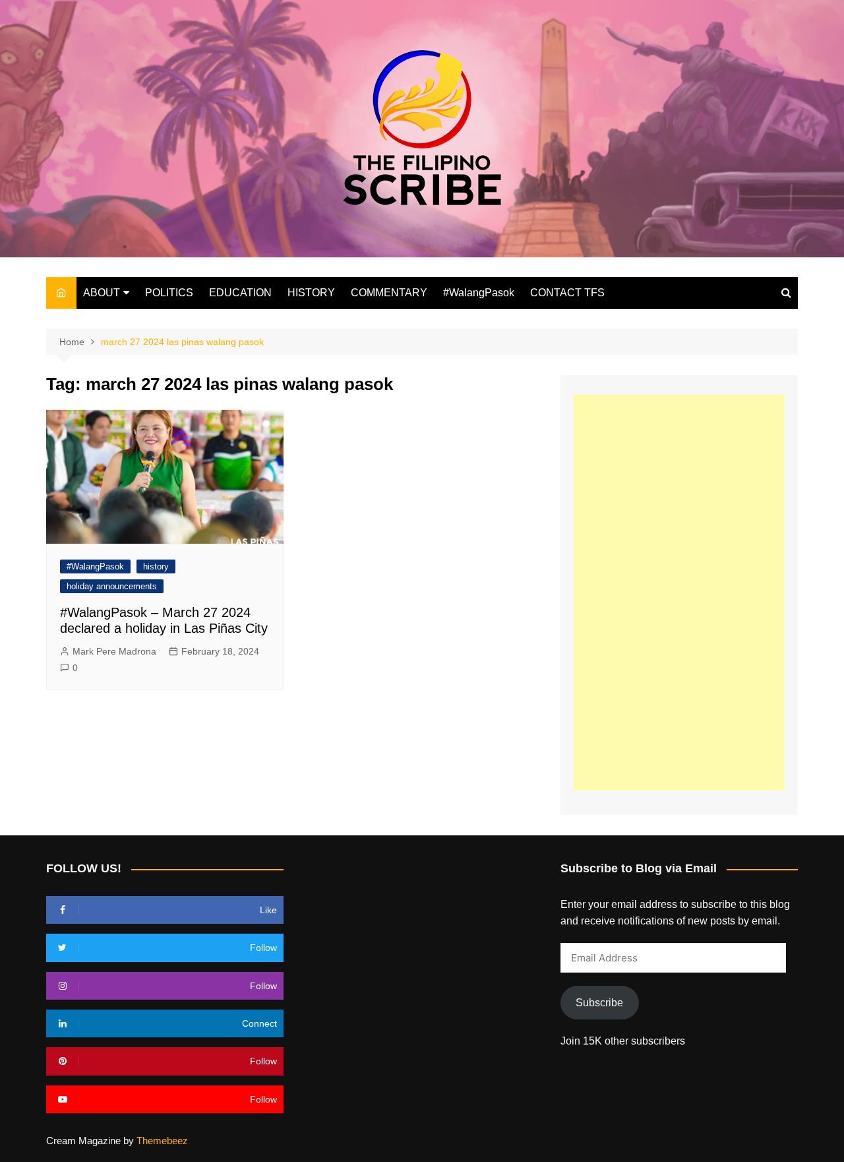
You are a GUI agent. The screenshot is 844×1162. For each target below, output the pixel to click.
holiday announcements (112, 586)
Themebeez (162, 1140)
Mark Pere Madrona (114, 651)
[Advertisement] (679, 593)
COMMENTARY (389, 292)
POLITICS (169, 292)
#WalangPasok (478, 292)
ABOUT (101, 292)
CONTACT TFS (567, 292)
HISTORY (311, 292)
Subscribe (599, 1002)
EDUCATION (240, 292)
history (156, 566)
